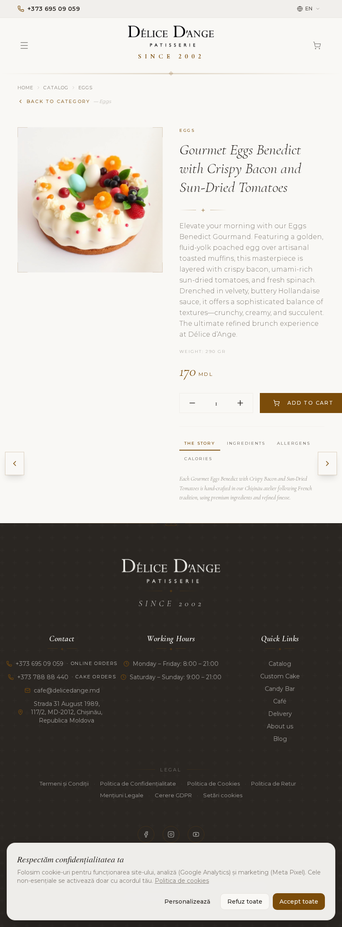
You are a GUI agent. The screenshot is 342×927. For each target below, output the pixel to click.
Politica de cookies (182, 880)
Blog (280, 739)
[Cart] (316, 45)
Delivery (280, 714)
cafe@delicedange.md (67, 690)
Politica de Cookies (213, 783)
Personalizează (187, 901)
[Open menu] (24, 45)
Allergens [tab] (293, 443)
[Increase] (240, 403)
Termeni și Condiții (64, 783)
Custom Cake (280, 676)
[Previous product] (14, 463)
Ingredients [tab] (246, 443)
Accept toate (298, 901)
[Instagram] (171, 834)
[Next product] (327, 463)
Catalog (55, 88)
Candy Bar (280, 689)
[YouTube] (196, 834)
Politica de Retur (273, 783)
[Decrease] (192, 403)
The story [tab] (199, 443)
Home (25, 88)
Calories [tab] (198, 458)
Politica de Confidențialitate (138, 783)
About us (280, 726)
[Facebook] (146, 834)
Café (280, 701)
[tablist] (251, 451)
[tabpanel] (251, 488)
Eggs (85, 88)
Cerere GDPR (173, 795)
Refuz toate (244, 901)
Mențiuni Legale (121, 795)
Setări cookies (222, 795)
